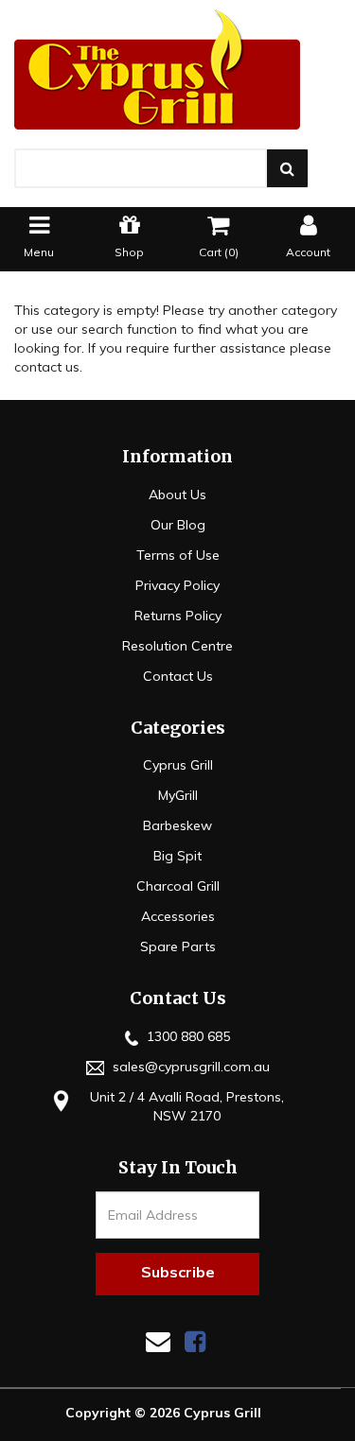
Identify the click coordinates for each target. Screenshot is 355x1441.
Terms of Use (178, 555)
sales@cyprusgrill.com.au (189, 1066)
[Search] (287, 168)
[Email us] (158, 1341)
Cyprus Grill (178, 764)
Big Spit (177, 855)
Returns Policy (178, 615)
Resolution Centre (177, 645)
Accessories (178, 916)
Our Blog (178, 524)
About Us (177, 494)
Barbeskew (177, 825)
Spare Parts (178, 946)
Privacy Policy (177, 585)
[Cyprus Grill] (177, 69)
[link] (195, 1341)
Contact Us (178, 676)
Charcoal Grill (178, 885)
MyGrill (178, 795)
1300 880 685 (186, 1036)
